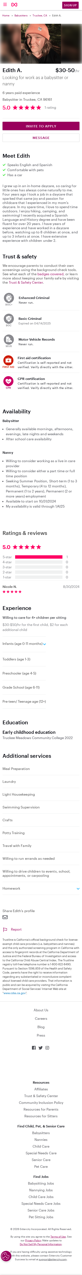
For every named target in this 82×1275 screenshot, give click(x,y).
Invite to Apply (41, 126)
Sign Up (70, 5)
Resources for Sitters (41, 1116)
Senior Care (41, 1160)
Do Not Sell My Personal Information (41, 1244)
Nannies (41, 1139)
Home (5, 15)
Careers (41, 1018)
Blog (41, 1027)
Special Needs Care (41, 1153)
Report (16, 929)
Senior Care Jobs (41, 1210)
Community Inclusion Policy (41, 1102)
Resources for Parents (41, 1109)
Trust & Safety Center (26, 282)
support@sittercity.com (53, 1259)
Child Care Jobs (41, 1197)
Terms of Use (58, 1236)
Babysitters (21, 15)
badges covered (50, 274)
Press (41, 1035)
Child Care (41, 1146)
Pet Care (41, 1166)
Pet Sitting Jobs (41, 1217)
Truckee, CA (40, 15)
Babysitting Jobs (41, 1183)
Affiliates (41, 1089)
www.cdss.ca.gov (15, 993)
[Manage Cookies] (6, 1256)
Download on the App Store (41, 1065)
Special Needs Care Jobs (41, 1203)
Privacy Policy (33, 1240)
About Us (41, 1010)
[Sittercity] (14, 5)
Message (41, 138)
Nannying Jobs (41, 1190)
